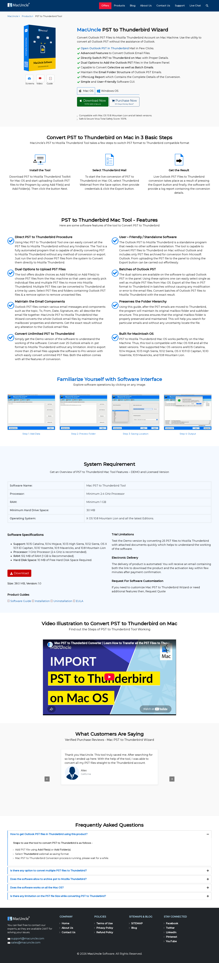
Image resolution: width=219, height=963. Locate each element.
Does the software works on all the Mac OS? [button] (37, 887)
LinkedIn (171, 932)
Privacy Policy (104, 927)
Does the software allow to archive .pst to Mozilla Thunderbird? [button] (48, 879)
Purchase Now (126, 102)
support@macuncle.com (27, 938)
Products (119, 5)
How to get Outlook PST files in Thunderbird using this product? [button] (49, 834)
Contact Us (163, 5)
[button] (31, 414)
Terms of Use (104, 923)
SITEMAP (137, 923)
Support (180, 5)
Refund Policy (104, 932)
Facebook (172, 923)
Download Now (94, 102)
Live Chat (195, 5)
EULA (79, 601)
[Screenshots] (29, 78)
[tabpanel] (108, 103)
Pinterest (171, 936)
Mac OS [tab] (87, 91)
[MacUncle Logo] (19, 5)
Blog (132, 5)
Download (21, 573)
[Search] (207, 6)
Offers (105, 5)
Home (65, 923)
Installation (42, 601)
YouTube (171, 941)
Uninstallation (62, 601)
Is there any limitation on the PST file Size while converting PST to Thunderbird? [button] (58, 896)
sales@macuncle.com (25, 942)
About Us (146, 5)
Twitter (170, 927)
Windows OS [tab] (109, 91)
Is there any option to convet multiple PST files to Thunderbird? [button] (48, 870)
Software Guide (20, 601)
